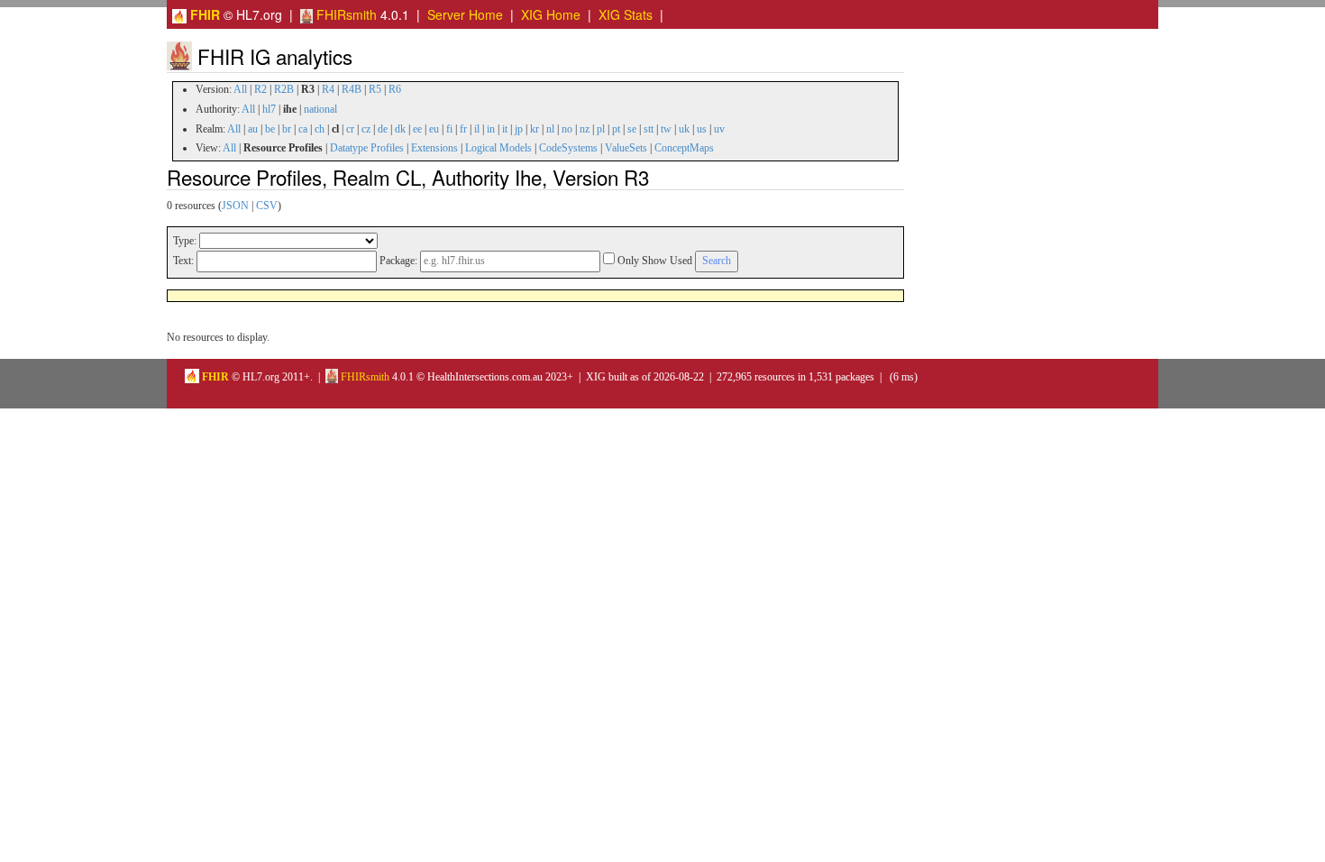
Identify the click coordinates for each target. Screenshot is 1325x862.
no (567, 129)
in (491, 129)
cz (365, 129)
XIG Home (550, 14)
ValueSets (626, 148)
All (240, 89)
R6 (394, 89)
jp (519, 129)
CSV (267, 205)
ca (302, 129)
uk (684, 129)
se (631, 129)
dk (400, 129)
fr (463, 129)
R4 (328, 89)
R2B (284, 89)
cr (350, 129)
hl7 (269, 109)
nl (550, 129)
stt (648, 129)
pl (601, 129)
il (477, 129)
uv (719, 129)
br (286, 129)
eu (434, 129)
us (702, 129)
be (270, 129)
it (504, 129)
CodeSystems (568, 148)
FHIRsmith (345, 14)
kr (534, 129)
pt (616, 129)
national (320, 109)
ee (417, 129)
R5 (375, 89)
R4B (351, 89)
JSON (235, 205)
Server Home (465, 14)
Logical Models (498, 148)
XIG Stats (626, 14)
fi (449, 129)
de (383, 129)
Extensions (434, 148)
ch (319, 129)
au (253, 129)
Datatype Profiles (367, 148)
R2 (260, 89)
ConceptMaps (684, 148)
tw (666, 129)
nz (584, 129)
